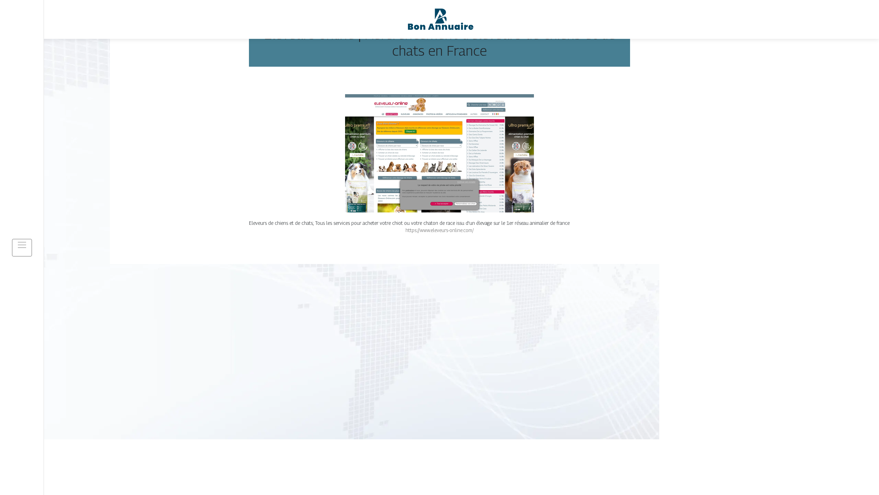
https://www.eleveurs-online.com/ (440, 230)
